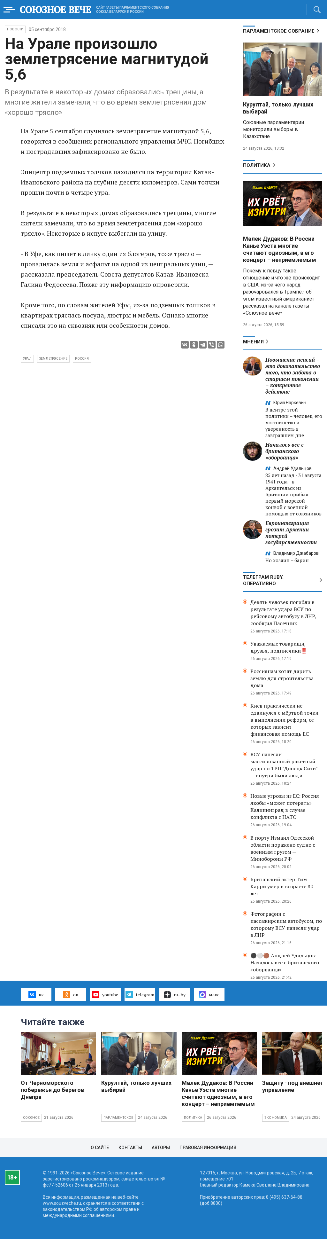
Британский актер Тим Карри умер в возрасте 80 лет (281, 886)
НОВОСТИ (15, 29)
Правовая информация (207, 1147)
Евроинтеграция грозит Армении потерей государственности (291, 532)
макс (214, 995)
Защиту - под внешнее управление (292, 1086)
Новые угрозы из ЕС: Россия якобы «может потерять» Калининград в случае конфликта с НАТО (284, 806)
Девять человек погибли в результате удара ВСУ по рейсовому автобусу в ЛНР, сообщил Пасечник (283, 613)
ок (75, 995)
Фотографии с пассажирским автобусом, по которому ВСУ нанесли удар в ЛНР (286, 924)
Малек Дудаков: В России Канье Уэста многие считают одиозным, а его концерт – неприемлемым (279, 249)
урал (27, 358)
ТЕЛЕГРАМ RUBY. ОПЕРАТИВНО (263, 580)
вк (41, 995)
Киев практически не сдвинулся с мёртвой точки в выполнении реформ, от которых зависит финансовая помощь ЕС (284, 719)
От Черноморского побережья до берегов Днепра (52, 1089)
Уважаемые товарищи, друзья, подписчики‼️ (278, 647)
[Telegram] (203, 345)
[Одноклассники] (194, 345)
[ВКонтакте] (185, 345)
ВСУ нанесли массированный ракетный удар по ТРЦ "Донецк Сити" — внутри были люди (283, 765)
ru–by (180, 995)
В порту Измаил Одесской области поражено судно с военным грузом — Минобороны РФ (282, 848)
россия (82, 358)
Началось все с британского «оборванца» (284, 451)
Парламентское (118, 1117)
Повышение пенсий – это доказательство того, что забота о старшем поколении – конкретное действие (292, 375)
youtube (110, 995)
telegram (145, 995)
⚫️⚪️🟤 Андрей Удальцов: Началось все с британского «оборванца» (284, 962)
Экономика (275, 1117)
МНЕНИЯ (253, 342)
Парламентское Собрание (279, 31)
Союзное (31, 1117)
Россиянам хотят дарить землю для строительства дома (282, 678)
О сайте (100, 1147)
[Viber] (212, 345)
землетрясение (53, 358)
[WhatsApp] (220, 345)
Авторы (161, 1147)
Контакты (130, 1147)
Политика (256, 165)
